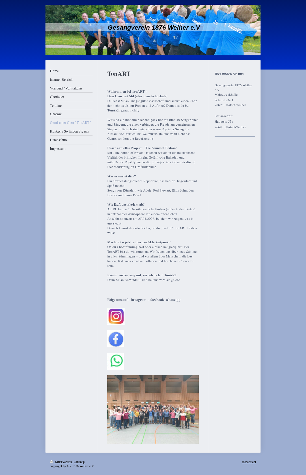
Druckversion (63, 462)
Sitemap (79, 462)
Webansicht (249, 462)
